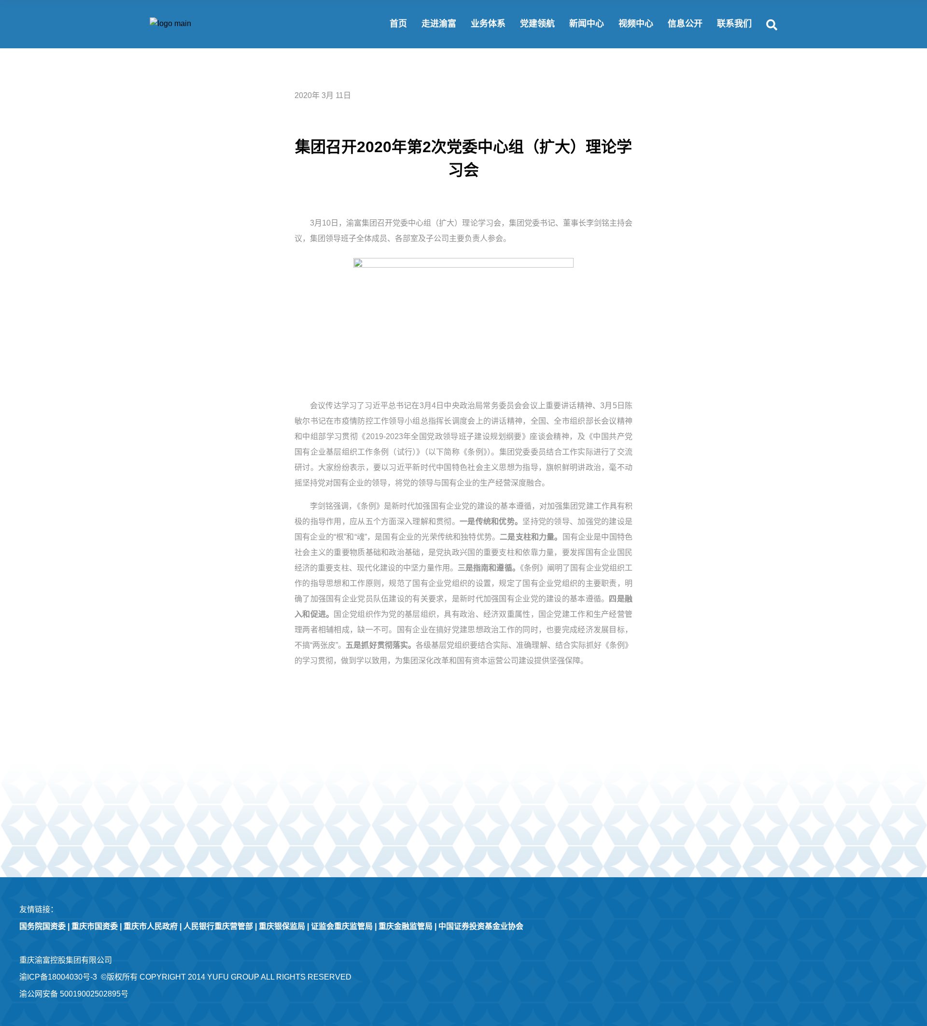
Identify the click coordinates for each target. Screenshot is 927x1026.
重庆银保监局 (282, 926)
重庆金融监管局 (406, 926)
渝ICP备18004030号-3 (58, 977)
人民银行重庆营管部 (218, 926)
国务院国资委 (42, 926)
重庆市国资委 (94, 926)
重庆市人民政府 (151, 926)
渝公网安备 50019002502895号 (73, 994)
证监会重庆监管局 (342, 926)
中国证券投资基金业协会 (480, 926)
